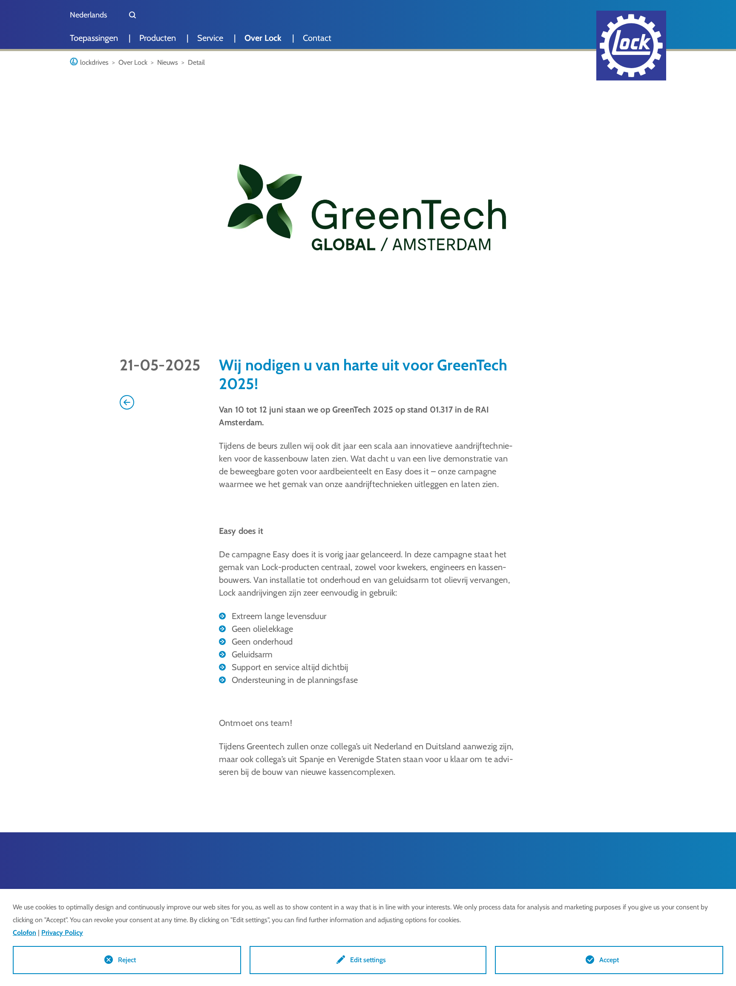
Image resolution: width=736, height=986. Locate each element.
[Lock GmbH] (631, 45)
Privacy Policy (62, 933)
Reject (127, 960)
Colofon (24, 933)
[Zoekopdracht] (132, 14)
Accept (609, 960)
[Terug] (127, 401)
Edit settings (368, 960)
